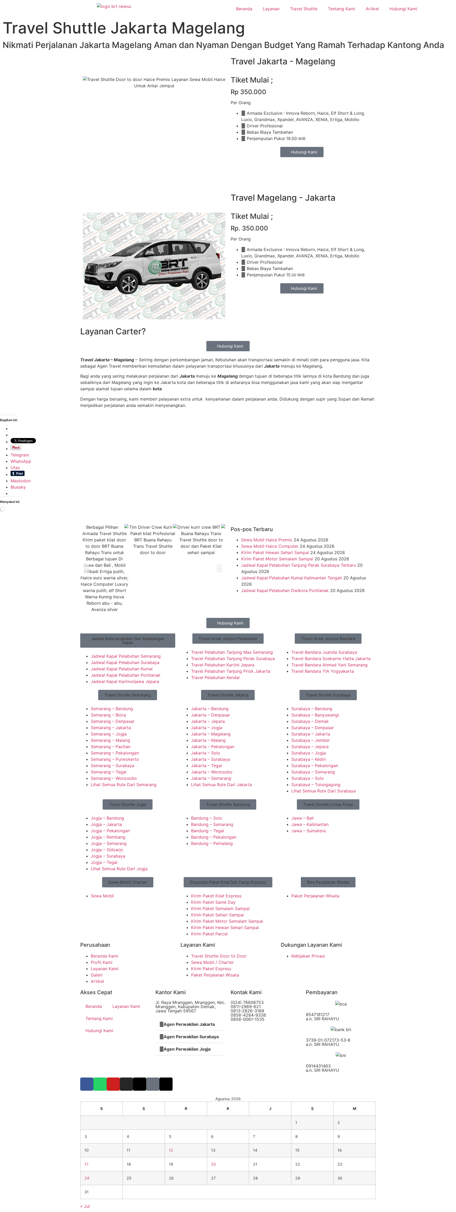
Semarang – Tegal (108, 772)
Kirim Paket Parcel (209, 933)
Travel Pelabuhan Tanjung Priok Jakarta (230, 671)
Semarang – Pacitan (110, 746)
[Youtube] (113, 1084)
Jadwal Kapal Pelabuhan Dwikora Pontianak (285, 590)
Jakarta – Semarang (211, 778)
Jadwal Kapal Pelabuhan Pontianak (125, 675)
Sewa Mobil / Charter (212, 962)
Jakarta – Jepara (208, 721)
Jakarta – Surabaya (210, 759)
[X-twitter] (139, 1084)
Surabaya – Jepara (310, 746)
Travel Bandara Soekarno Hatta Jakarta (330, 658)
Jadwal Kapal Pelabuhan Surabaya (125, 662)
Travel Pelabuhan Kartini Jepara (222, 664)
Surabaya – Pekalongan (314, 765)
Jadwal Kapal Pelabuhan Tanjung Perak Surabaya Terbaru (298, 565)
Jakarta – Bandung (210, 708)
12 (171, 1150)
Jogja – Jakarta (106, 824)
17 (86, 1164)
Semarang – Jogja (109, 734)
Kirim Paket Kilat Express (216, 895)
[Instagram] (126, 1084)
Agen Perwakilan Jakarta (189, 1024)
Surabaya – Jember (310, 740)
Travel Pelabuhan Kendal (215, 677)
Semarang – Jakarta (111, 727)
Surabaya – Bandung (311, 708)
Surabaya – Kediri (308, 759)
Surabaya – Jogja (308, 753)
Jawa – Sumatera (308, 830)
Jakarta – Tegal (206, 765)
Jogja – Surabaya (108, 856)
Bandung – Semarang (212, 824)
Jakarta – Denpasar (210, 715)
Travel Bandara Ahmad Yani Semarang (329, 664)
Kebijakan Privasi (308, 956)
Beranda (244, 8)
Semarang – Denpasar (113, 721)
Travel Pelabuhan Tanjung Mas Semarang (232, 652)
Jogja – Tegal (104, 862)
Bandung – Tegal (207, 830)
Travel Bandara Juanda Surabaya (324, 652)
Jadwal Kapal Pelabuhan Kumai (122, 668)
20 (213, 1164)
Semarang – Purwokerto (115, 759)
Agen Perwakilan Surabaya (191, 1036)
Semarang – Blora (108, 715)
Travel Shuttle (303, 8)
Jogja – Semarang (109, 843)
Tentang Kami (341, 8)
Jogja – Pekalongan (110, 830)
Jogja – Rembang (108, 837)
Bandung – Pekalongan (213, 837)
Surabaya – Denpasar (312, 727)
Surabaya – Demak (310, 721)
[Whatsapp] (100, 1084)
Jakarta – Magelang (211, 734)
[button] (86, 568)
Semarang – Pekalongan (115, 753)
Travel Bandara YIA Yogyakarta (322, 671)
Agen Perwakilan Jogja (187, 1049)
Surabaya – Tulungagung (315, 784)
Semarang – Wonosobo (114, 778)
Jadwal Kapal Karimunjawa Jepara (125, 681)
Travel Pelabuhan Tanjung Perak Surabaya (233, 658)
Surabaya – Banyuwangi (315, 715)
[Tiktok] (152, 1084)
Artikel (372, 8)
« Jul (85, 1206)
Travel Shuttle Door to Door (219, 956)
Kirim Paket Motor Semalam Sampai (277, 558)
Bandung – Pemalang (212, 843)
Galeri (96, 975)
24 (86, 1178)
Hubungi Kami (403, 8)
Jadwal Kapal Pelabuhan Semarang (126, 656)
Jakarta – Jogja (206, 727)
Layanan (271, 8)
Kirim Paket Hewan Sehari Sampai (275, 552)
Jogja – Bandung (107, 818)
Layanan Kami (104, 968)
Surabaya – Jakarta (310, 734)
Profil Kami (101, 962)
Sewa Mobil (102, 895)
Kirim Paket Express (211, 968)
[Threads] (166, 1084)
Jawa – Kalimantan (310, 824)
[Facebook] (86, 1084)
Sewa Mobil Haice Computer (269, 546)
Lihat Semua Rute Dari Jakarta (221, 784)
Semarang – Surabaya (112, 765)
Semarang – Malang (110, 740)
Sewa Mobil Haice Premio (266, 539)
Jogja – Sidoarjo (107, 849)
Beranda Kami (104, 956)
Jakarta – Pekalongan (212, 746)
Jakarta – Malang (208, 740)
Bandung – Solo (206, 818)
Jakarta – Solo (205, 753)
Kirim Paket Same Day (213, 902)
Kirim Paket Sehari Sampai (217, 914)
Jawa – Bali (302, 818)
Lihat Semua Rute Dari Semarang (123, 784)
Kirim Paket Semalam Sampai (220, 908)
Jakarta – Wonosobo (211, 772)
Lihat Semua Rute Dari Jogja (119, 868)
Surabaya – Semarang (313, 772)
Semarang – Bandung (112, 708)
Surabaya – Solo (307, 778)
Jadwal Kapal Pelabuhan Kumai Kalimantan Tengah (291, 577)
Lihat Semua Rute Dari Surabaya (323, 790)
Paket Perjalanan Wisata (315, 895)
